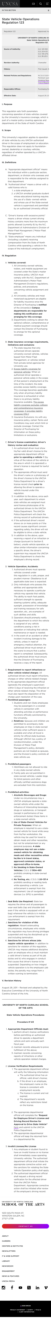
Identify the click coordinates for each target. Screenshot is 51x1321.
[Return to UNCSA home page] (10, 4)
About (5, 1236)
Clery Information (26, 1312)
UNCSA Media (8, 1281)
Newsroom (7, 1266)
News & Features (10, 1276)
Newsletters (8, 1251)
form (16, 1127)
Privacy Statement (17, 1310)
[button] (34, 4)
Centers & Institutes (12, 1246)
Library (6, 1261)
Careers (6, 1241)
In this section (9, 10)
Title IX (38, 1310)
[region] (25, 63)
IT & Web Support (10, 1256)
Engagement (8, 1271)
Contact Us (26, 1226)
